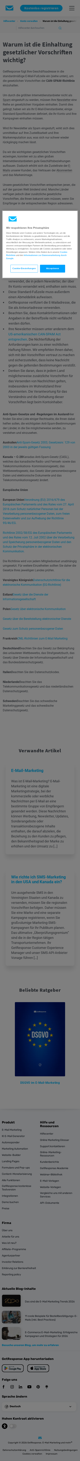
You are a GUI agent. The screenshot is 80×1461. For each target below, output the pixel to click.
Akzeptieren (52, 268)
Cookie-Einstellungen (24, 268)
